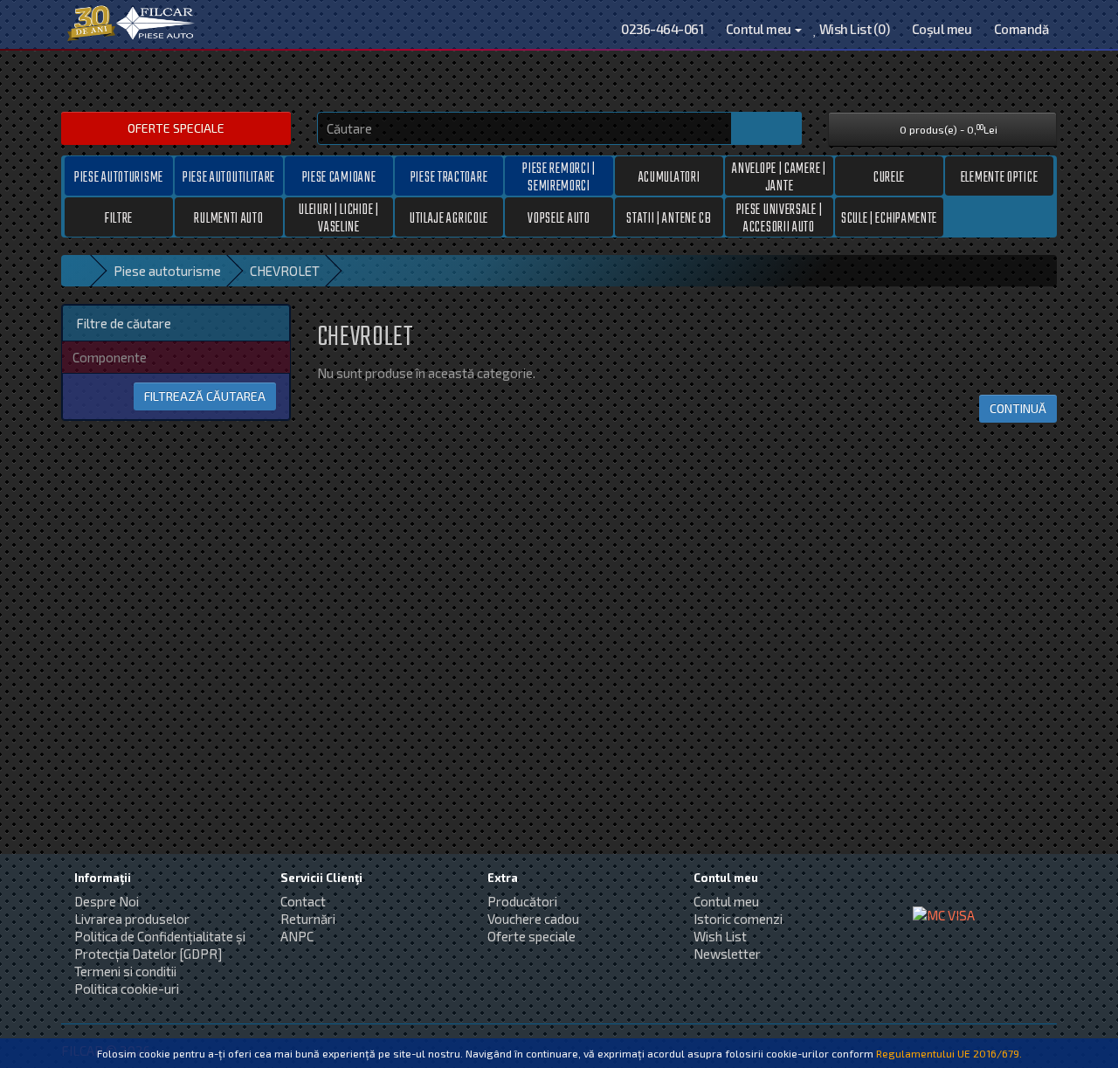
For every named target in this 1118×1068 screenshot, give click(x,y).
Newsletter (727, 953)
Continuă (1018, 408)
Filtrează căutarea (205, 396)
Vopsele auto (559, 219)
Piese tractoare (449, 178)
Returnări (307, 919)
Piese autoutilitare (229, 178)
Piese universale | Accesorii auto (779, 218)
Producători (522, 901)
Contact (303, 901)
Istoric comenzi (738, 919)
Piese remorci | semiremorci (559, 177)
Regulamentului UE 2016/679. (949, 1053)
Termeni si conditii (125, 971)
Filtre (119, 219)
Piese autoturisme (118, 178)
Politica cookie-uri (126, 988)
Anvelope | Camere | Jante (778, 177)
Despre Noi (106, 901)
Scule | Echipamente (889, 219)
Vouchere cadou (533, 919)
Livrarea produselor (132, 919)
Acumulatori (669, 178)
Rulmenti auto (228, 219)
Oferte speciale (176, 128)
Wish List (720, 936)
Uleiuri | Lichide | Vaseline (338, 218)
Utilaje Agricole (449, 219)
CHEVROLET (285, 271)
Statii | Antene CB (669, 219)
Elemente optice (1000, 178)
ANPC (297, 936)
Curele (889, 178)
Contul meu (726, 901)
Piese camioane (339, 178)
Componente (109, 357)
